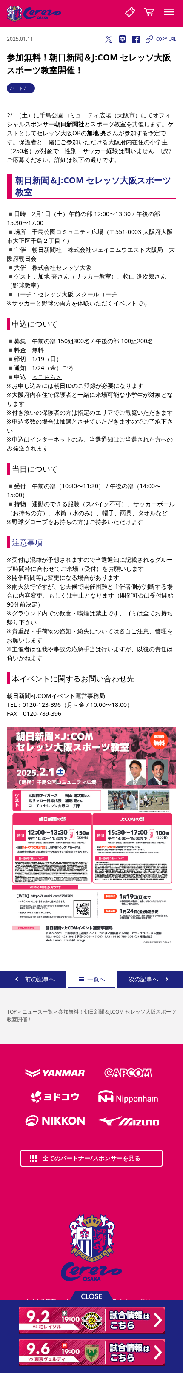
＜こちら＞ (47, 377)
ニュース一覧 (37, 1011)
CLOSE (91, 1296)
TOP (12, 1011)
